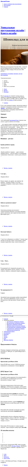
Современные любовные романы (15, 328)
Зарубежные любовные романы (15, 321)
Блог (5, 338)
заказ (5, 455)
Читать (5, 90)
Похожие (6, 92)
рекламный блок (14, 120)
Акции (5, 337)
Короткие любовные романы (14, 324)
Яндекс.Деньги (16, 446)
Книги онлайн (8, 33)
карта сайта (7, 458)
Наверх (6, 465)
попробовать (4, 73)
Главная (6, 319)
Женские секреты (8, 340)
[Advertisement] (10, 16)
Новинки (6, 334)
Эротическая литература (13, 330)
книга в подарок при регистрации (12, 4)
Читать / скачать (8, 168)
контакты (6, 457)
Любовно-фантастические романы (16, 326)
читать (11, 100)
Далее (5, 89)
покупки (6, 96)
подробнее (10, 73)
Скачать (6, 102)
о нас (5, 454)
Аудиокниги (7, 333)
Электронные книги (9, 331)
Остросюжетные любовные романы (16, 327)
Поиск (5, 335)
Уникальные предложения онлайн (12, 29)
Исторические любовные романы (16, 323)
